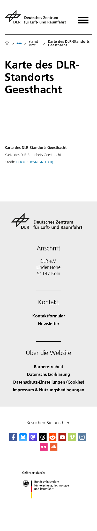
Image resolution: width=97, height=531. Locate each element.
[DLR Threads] (43, 439)
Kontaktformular (48, 315)
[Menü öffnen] (83, 18)
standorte (34, 43)
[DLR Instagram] (82, 439)
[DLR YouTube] (62, 439)
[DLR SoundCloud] (53, 449)
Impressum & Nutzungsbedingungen (48, 389)
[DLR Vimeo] (72, 439)
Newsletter (48, 323)
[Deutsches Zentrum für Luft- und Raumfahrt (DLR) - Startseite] (37, 19)
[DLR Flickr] (44, 449)
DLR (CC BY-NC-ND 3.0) (34, 162)
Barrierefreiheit (48, 366)
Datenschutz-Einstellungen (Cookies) (48, 382)
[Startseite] (7, 43)
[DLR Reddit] (52, 439)
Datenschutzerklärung (48, 374)
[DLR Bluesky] (23, 439)
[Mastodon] (33, 439)
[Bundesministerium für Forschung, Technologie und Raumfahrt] (48, 504)
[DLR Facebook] (13, 439)
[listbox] (19, 43)
